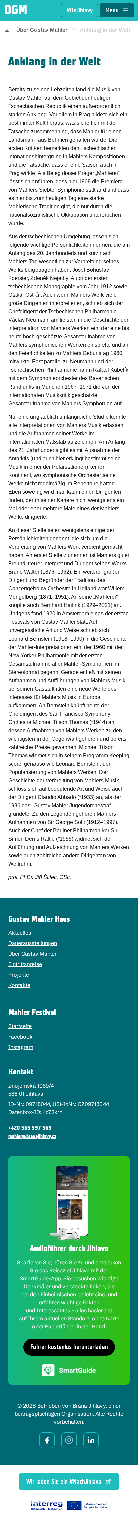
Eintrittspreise (25, 964)
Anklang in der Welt (105, 29)
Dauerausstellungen (32, 943)
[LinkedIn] (91, 1440)
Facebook (20, 1036)
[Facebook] (47, 1440)
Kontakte (19, 985)
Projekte (18, 974)
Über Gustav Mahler (42, 29)
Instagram (20, 1047)
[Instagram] (69, 1440)
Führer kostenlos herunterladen (69, 1347)
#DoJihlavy (79, 10)
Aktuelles (19, 932)
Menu (112, 10)
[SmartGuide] (69, 1370)
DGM (15, 10)
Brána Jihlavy (89, 1405)
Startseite (20, 1026)
